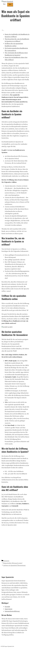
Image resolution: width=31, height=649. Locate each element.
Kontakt (7, 607)
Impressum (8, 609)
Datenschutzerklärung (12, 611)
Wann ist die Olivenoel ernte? (12, 563)
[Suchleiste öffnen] (4, 4)
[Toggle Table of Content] (3, 30)
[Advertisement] (15, 543)
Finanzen (6, 561)
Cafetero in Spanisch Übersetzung (14, 565)
